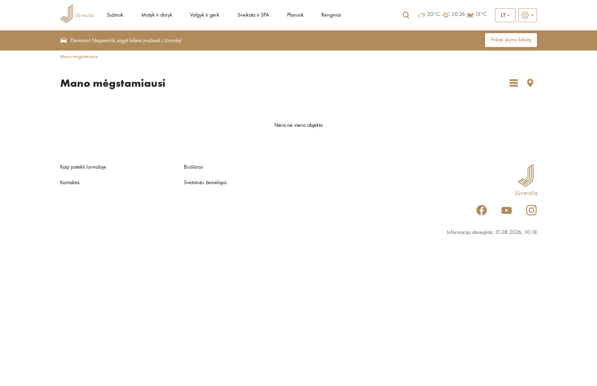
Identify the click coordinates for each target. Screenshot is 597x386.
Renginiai (331, 15)
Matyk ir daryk (156, 15)
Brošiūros (193, 167)
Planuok (295, 15)
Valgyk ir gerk (204, 15)
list (513, 83)
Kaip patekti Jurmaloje (83, 167)
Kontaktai (69, 183)
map (530, 83)
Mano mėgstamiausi (79, 56)
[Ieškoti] (405, 15)
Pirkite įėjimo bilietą (511, 40)
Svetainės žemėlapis (205, 183)
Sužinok (115, 15)
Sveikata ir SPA (253, 15)
